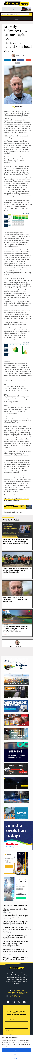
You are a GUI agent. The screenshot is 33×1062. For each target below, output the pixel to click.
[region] (16, 1048)
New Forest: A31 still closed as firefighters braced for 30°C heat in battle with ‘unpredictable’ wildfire (17, 943)
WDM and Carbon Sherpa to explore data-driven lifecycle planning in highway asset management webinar (15, 541)
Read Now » (6, 548)
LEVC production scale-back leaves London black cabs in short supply (15, 936)
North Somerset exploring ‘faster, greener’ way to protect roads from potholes (15, 951)
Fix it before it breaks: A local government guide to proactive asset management (15, 599)
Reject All (16, 1058)
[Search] (30, 14)
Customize (16, 1054)
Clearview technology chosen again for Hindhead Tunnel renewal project (16, 922)
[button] (7, 60)
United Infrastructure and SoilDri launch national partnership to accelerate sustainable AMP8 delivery (17, 570)
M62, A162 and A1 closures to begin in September (15, 910)
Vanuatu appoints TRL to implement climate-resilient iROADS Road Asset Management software (15, 628)
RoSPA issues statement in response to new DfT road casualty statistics (15, 958)
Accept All (16, 1050)
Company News (19, 106)
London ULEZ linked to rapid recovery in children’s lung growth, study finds (16, 916)
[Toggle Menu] (16, 18)
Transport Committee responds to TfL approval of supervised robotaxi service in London (17, 929)
